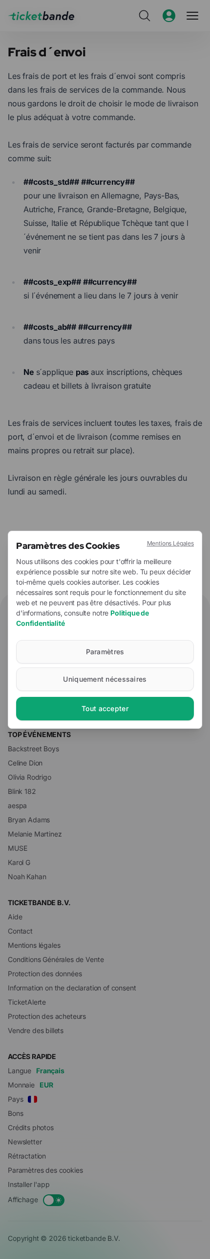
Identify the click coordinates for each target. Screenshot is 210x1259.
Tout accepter (105, 708)
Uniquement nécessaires (105, 679)
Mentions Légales (170, 543)
